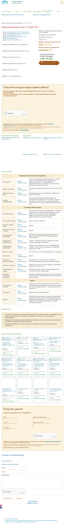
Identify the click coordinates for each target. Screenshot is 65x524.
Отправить (19, 498)
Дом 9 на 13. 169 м (23, 340)
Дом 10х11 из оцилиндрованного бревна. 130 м (23, 365)
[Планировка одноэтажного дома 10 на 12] (19, 33)
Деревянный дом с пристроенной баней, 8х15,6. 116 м (7, 365)
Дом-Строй (5, 2)
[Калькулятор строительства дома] (17, 15)
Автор (3, 467)
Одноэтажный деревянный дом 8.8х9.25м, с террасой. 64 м (8, 344)
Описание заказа (38, 422)
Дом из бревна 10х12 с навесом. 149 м (55, 342)
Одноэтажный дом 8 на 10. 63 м (40, 389)
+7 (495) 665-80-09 (17, 1)
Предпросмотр (8, 498)
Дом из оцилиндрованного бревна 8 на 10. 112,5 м (40, 344)
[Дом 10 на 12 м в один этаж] (19, 40)
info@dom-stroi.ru (32, 503)
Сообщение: (5, 475)
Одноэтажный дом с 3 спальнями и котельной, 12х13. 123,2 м (56, 390)
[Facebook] (32, 508)
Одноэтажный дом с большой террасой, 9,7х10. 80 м (55, 365)
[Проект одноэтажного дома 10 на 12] (19, 37)
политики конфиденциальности (52, 441)
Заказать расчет (50, 63)
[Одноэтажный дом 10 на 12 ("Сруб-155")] (19, 32)
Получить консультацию (12, 121)
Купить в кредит (32, 38)
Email (3, 471)
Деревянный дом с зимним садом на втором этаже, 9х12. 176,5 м (8, 390)
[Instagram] (32, 506)
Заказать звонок (16, 3)
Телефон (6, 427)
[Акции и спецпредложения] (48, 15)
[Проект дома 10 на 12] (19, 38)
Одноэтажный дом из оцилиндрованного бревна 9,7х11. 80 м (39, 365)
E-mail (5, 422)
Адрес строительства (39, 417)
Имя (5, 417)
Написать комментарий (10, 464)
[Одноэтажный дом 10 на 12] (19, 35)
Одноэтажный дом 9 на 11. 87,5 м (24, 389)
